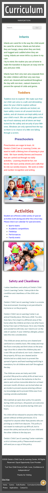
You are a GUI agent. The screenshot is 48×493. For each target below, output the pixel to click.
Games (11, 485)
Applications (14, 488)
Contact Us (24, 488)
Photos (5, 488)
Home (5, 485)
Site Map (6, 479)
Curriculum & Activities (35, 485)
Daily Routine (20, 485)
